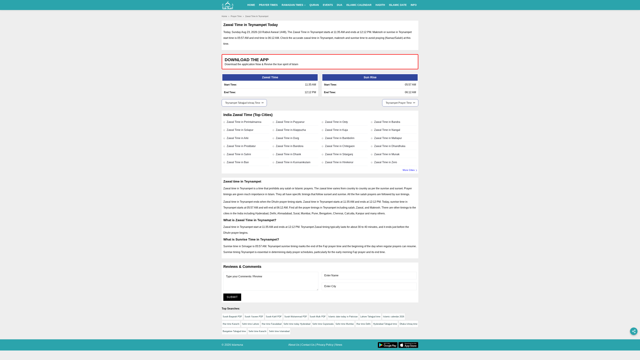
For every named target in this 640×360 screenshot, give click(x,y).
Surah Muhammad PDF (295, 316)
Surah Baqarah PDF (232, 316)
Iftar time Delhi (363, 324)
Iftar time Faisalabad (272, 324)
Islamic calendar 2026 (393, 316)
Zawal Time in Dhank (288, 154)
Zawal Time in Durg (287, 138)
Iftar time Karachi (231, 324)
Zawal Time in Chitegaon (340, 146)
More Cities (409, 170)
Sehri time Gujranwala (323, 324)
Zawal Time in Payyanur (290, 121)
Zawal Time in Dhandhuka (389, 146)
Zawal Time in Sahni (239, 154)
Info (414, 5)
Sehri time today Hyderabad (297, 324)
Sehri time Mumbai (345, 324)
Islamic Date (398, 5)
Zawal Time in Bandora (289, 146)
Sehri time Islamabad (279, 331)
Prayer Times (268, 5)
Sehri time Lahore (250, 324)
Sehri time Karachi (257, 331)
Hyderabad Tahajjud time (385, 324)
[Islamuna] (228, 5)
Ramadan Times (292, 5)
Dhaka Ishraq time (408, 324)
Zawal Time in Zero (385, 162)
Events (328, 5)
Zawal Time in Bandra (387, 121)
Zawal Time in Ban (238, 162)
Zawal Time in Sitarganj (339, 154)
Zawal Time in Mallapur (388, 138)
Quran (314, 5)
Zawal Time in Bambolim (339, 138)
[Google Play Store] (369, 61)
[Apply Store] (400, 61)
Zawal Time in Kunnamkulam (293, 162)
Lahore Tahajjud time (370, 316)
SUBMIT (232, 297)
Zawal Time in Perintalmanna (244, 121)
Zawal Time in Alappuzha (291, 129)
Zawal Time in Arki (237, 138)
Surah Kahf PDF (274, 316)
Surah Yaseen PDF (254, 316)
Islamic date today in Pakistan (343, 316)
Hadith (380, 5)
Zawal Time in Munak (387, 154)
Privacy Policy (324, 344)
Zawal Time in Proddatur (241, 146)
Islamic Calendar (359, 5)
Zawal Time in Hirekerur (339, 162)
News (338, 344)
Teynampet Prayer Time (399, 102)
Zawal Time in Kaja (336, 129)
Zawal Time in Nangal (387, 129)
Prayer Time (236, 16)
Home (251, 5)
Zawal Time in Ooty (336, 121)
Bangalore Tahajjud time (234, 331)
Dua (339, 5)
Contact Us (307, 344)
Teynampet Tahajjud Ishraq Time (242, 102)
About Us (293, 344)
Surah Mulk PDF (318, 316)
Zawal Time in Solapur (240, 129)
